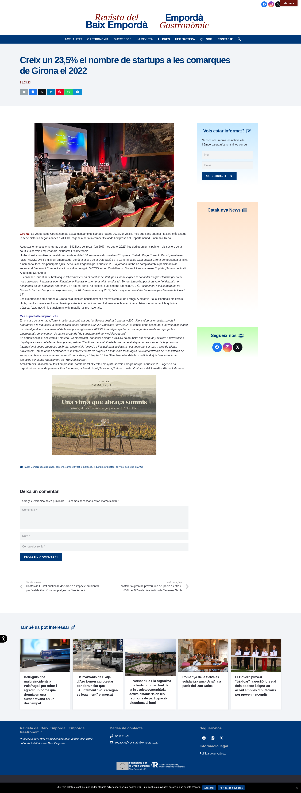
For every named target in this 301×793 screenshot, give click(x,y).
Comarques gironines (42, 466)
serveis (120, 466)
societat (129, 466)
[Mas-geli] (104, 454)
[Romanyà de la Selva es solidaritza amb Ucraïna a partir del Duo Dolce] (203, 640)
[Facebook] (264, 4)
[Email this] (24, 92)
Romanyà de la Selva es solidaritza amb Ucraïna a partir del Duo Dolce (201, 681)
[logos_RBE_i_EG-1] (117, 21)
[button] (83, 39)
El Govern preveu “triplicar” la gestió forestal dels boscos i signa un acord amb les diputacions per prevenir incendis (255, 685)
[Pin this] (60, 92)
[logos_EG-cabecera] (184, 21)
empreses (86, 466)
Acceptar (209, 787)
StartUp (139, 466)
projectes (109, 466)
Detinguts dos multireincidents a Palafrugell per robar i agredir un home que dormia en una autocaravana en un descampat (40, 690)
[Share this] (33, 92)
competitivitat (72, 466)
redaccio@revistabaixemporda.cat (136, 742)
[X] (278, 4)
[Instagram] (271, 4)
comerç (60, 466)
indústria (98, 466)
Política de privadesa (213, 753)
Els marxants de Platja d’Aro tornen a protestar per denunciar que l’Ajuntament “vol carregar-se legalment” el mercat (97, 685)
